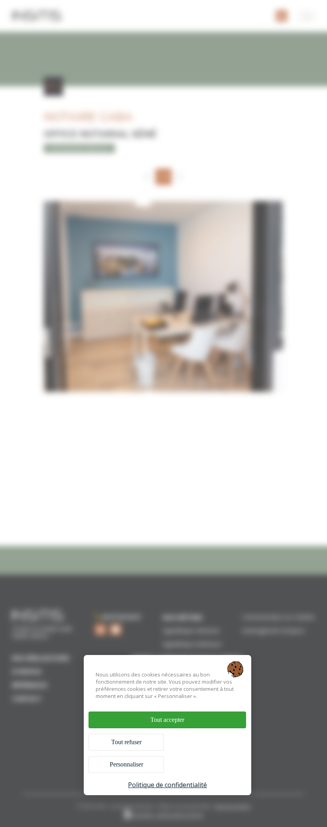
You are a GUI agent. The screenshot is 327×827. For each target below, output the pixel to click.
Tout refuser (126, 742)
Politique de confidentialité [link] (167, 784)
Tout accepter (167, 719)
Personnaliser (126, 764)
